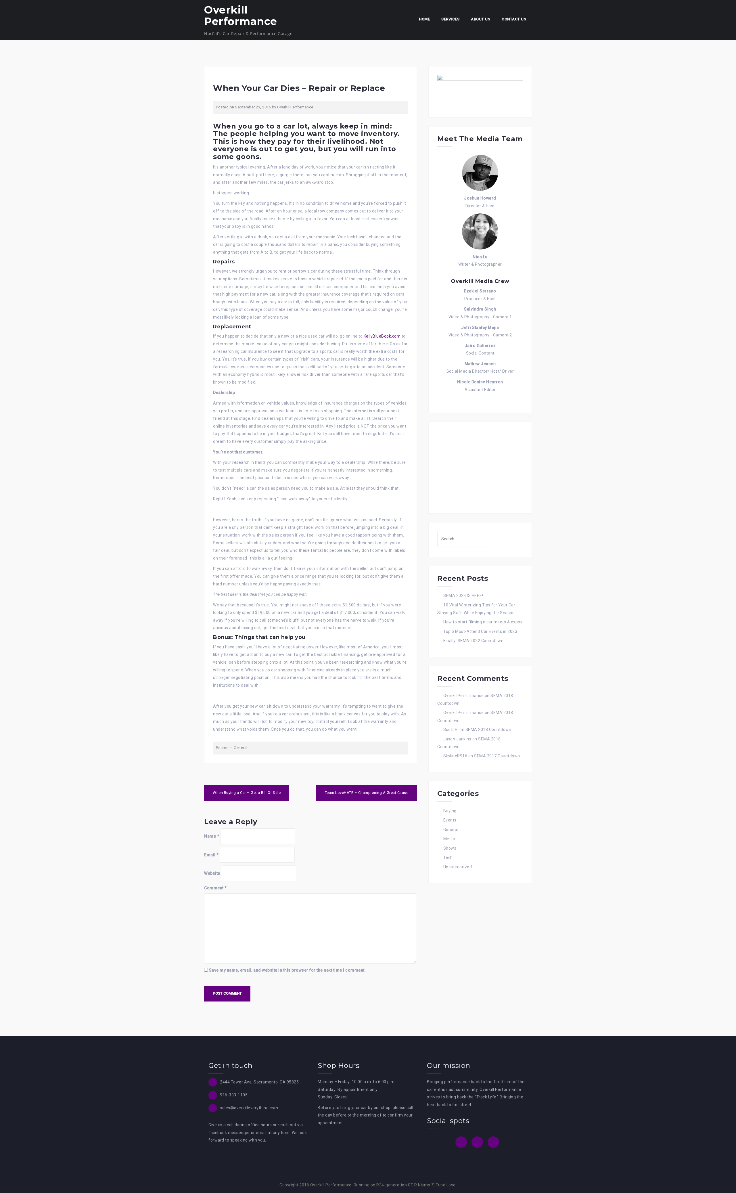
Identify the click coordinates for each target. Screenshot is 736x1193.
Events (450, 820)
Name (211, 836)
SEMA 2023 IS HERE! (463, 595)
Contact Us (514, 19)
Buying (450, 811)
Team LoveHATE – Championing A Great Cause (367, 792)
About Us (480, 19)
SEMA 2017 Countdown (497, 756)
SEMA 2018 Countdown (488, 729)
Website (212, 873)
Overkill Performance (240, 15)
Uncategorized (457, 867)
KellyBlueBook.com (382, 336)
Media (449, 838)
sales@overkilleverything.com (249, 1108)
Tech (448, 857)
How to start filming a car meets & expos (482, 622)
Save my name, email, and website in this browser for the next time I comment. (287, 970)
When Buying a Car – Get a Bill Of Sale (247, 792)
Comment (215, 888)
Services (450, 19)
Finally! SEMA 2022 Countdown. (474, 640)
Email (211, 855)
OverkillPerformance (295, 107)
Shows (450, 848)
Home (424, 19)
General (241, 748)
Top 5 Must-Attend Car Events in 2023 (480, 631)
